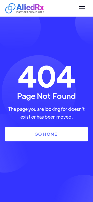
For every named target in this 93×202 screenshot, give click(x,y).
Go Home (46, 134)
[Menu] (82, 8)
